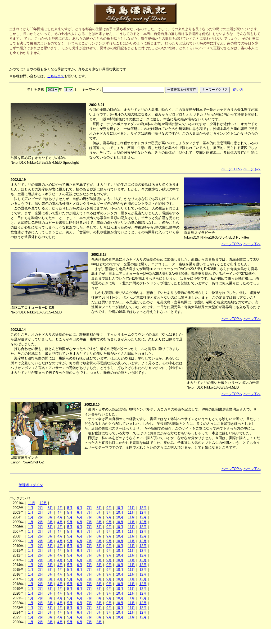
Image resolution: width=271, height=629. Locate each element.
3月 (50, 508)
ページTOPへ (232, 169)
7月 (89, 508)
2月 (40, 508)
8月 (99, 508)
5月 (70, 508)
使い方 (238, 90)
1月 (30, 508)
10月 (119, 508)
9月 (109, 508)
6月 (79, 508)
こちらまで (55, 76)
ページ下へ (252, 169)
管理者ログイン (31, 485)
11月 (31, 503)
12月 (43, 503)
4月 (60, 508)
